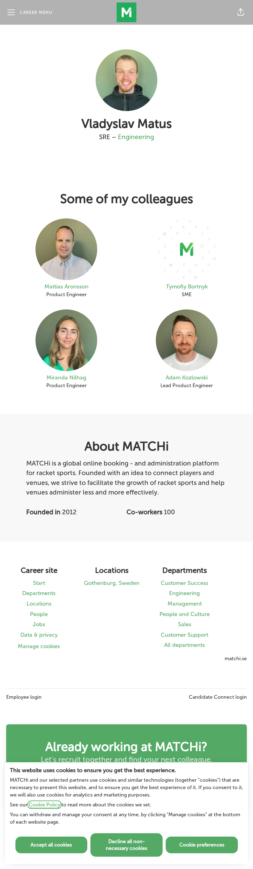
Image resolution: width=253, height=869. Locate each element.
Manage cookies (39, 646)
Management (185, 603)
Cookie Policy (44, 805)
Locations (39, 603)
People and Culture (185, 614)
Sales (184, 624)
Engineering (136, 137)
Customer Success (184, 583)
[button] (240, 12)
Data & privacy (39, 634)
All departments (184, 645)
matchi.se (236, 658)
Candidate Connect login (218, 697)
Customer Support (184, 634)
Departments (39, 593)
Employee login (24, 697)
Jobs (39, 624)
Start (39, 583)
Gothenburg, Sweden (111, 583)
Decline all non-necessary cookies (126, 844)
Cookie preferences (201, 845)
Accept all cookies (51, 845)
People (39, 614)
